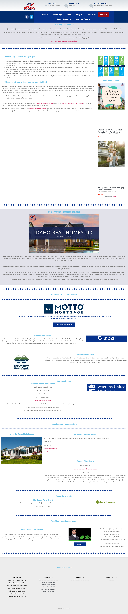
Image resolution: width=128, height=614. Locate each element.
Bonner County (63, 19)
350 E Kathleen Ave (54, 4)
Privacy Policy (111, 577)
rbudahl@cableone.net (50, 448)
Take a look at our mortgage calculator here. (64, 41)
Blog (78, 14)
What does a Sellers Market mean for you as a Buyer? (110, 131)
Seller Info (57, 14)
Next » (115, 196)
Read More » (101, 136)
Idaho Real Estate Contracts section (72, 103)
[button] (27, 17)
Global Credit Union (42, 335)
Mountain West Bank (85, 354)
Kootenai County (83, 19)
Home (44, 14)
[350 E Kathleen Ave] (46, 5)
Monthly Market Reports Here (38, 109)
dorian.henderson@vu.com (43, 400)
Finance (103, 14)
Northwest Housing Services (85, 434)
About (69, 14)
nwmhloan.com (48, 452)
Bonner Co (80, 577)
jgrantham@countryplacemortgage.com (85, 469)
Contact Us (91, 14)
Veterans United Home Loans (42, 383)
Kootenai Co (48, 577)
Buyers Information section (45, 103)
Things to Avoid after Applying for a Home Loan (111, 188)
